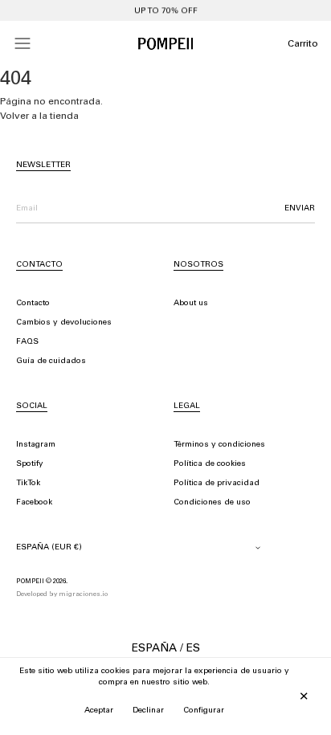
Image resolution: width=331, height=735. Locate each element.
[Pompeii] (165, 43)
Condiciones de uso (212, 503)
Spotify (29, 464)
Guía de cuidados (51, 361)
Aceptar (98, 711)
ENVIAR (299, 209)
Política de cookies (210, 464)
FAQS (27, 342)
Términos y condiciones (219, 445)
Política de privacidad (216, 484)
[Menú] (22, 43)
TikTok (28, 484)
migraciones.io (83, 594)
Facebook (34, 503)
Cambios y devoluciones (64, 323)
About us (191, 304)
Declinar (148, 711)
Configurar (203, 711)
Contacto (33, 304)
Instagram (35, 445)
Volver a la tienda (39, 116)
